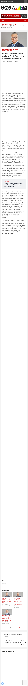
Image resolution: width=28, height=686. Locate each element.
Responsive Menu (25, 1)
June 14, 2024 (5, 61)
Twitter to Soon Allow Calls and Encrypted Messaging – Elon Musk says (13, 184)
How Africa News (14, 61)
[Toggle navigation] (3, 20)
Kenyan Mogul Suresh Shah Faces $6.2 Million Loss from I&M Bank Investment (17, 601)
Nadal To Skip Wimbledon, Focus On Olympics (13, 635)
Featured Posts (7, 51)
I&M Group (7, 627)
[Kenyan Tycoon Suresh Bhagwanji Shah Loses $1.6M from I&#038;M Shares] (7, 612)
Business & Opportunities (10, 49)
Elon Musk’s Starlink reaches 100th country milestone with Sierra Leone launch (14, 642)
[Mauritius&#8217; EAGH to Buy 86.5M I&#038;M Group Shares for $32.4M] (7, 594)
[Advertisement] (14, 77)
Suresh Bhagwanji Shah (17, 627)
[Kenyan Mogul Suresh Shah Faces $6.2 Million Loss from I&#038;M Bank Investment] (18, 594)
